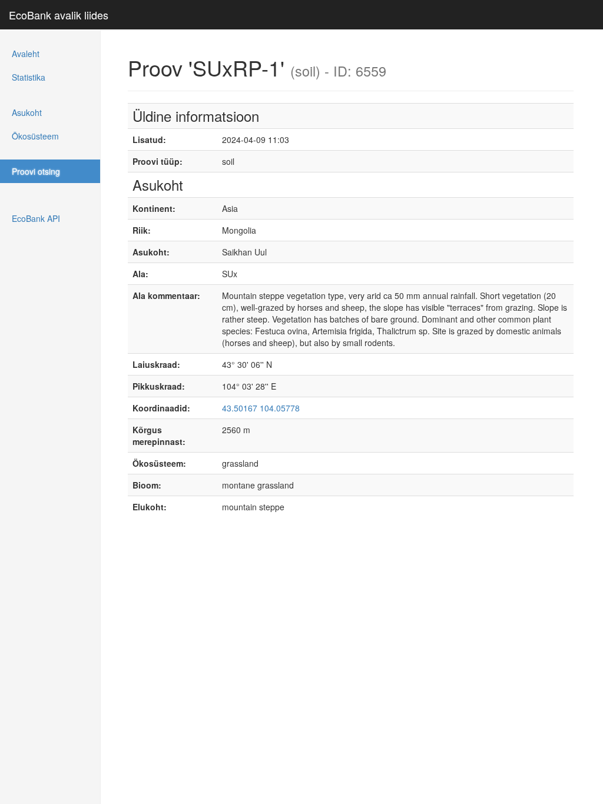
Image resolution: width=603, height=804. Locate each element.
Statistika (28, 77)
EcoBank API (36, 218)
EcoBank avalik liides (58, 14)
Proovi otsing (36, 171)
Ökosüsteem (35, 136)
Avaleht (25, 53)
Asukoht (27, 112)
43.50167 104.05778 (261, 408)
